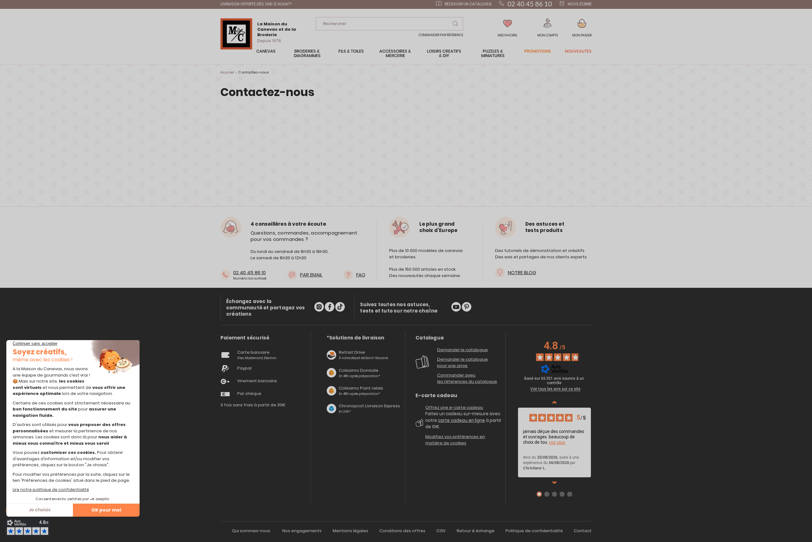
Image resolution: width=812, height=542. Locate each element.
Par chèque (249, 393)
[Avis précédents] (554, 402)
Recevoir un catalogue (468, 4)
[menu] (406, 56)
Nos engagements (302, 531)
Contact (583, 531)
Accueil (227, 72)
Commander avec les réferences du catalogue (467, 378)
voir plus (557, 442)
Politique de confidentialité (534, 531)
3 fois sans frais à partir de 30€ (253, 405)
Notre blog (522, 272)
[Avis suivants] (554, 482)
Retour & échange (475, 531)
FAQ (360, 274)
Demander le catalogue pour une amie (462, 362)
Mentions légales (350, 531)
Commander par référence (441, 35)
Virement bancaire (257, 381)
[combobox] (389, 23)
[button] (547, 28)
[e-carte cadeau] (420, 425)
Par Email (311, 274)
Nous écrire (580, 4)
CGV (441, 531)
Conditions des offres (402, 531)
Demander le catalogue (462, 350)
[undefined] (591, 379)
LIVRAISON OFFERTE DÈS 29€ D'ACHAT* (256, 4)
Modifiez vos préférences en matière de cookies (455, 440)
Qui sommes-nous (251, 531)
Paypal (244, 368)
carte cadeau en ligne (461, 420)
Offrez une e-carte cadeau (454, 407)
